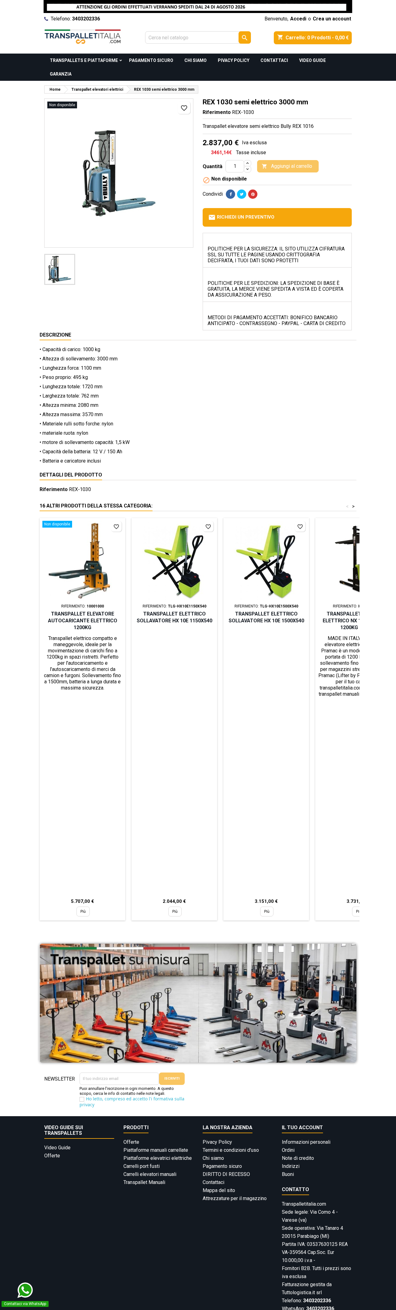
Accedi (298, 19)
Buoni (288, 1174)
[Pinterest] (252, 194)
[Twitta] (241, 194)
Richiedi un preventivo (241, 217)
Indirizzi (290, 1166)
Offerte (52, 1156)
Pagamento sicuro (151, 60)
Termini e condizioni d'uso (231, 1150)
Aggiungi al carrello (287, 166)
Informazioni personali (306, 1142)
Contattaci (274, 60)
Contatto (295, 1189)
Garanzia (60, 74)
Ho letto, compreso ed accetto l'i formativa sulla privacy (132, 1101)
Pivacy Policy (233, 60)
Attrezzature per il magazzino (235, 1198)
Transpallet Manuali (144, 1182)
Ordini (288, 1150)
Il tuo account (302, 1127)
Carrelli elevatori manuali (149, 1174)
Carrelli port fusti (141, 1166)
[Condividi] (230, 194)
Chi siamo (195, 60)
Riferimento (217, 112)
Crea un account (332, 19)
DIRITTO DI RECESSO (226, 1174)
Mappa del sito (219, 1190)
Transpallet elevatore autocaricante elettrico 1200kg (82, 620)
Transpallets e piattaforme (84, 60)
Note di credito (298, 1158)
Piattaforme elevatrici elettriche (157, 1158)
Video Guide (312, 60)
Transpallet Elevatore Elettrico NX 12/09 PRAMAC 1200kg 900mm (358, 620)
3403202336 (86, 19)
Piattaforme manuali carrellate (155, 1150)
